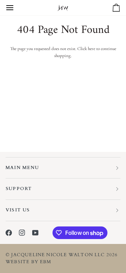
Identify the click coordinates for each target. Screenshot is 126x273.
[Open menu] (16, 7)
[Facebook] (9, 233)
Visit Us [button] (18, 210)
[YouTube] (35, 233)
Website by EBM (28, 262)
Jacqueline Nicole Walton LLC (58, 255)
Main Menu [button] (22, 167)
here (91, 48)
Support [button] (19, 189)
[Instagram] (22, 233)
